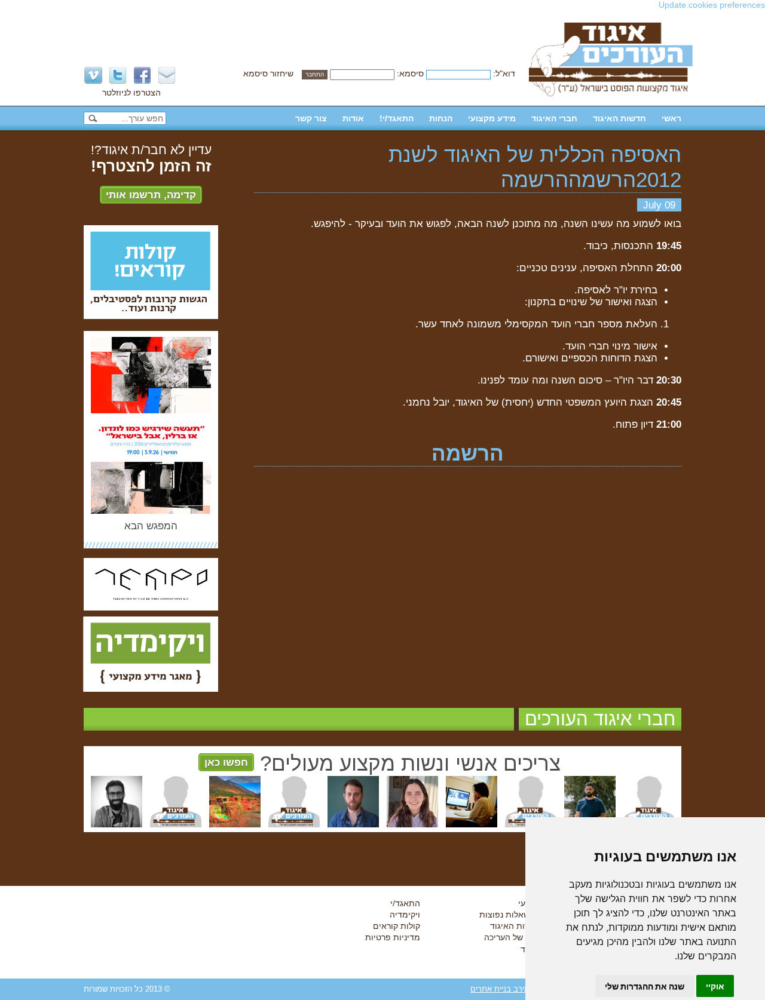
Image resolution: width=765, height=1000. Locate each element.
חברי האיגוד (554, 118)
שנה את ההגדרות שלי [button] (644, 986)
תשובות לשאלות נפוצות (521, 914)
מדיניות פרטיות (392, 937)
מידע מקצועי (492, 118)
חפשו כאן (226, 762)
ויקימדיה (405, 914)
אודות (353, 118)
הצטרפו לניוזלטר (131, 92)
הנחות (440, 118)
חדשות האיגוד (619, 118)
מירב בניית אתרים (500, 988)
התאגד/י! (397, 118)
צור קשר (311, 118)
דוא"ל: (504, 73)
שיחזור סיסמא (268, 73)
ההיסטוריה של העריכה (524, 937)
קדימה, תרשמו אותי (151, 195)
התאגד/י (405, 903)
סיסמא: (410, 73)
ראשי (671, 118)
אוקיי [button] (715, 986)
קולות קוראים (396, 926)
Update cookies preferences (712, 5)
